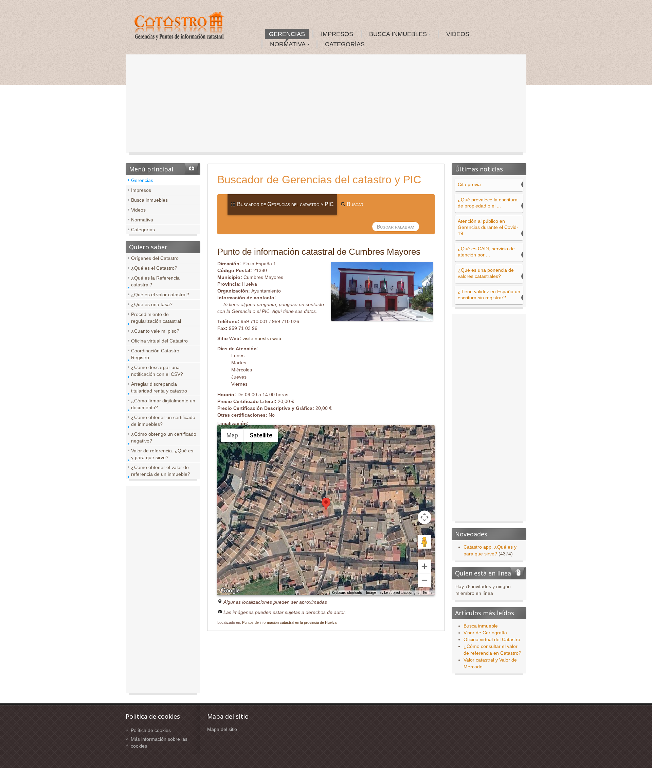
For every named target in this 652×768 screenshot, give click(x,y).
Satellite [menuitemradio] (261, 435)
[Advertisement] (326, 105)
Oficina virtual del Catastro (159, 341)
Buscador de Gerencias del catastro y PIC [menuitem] (285, 204)
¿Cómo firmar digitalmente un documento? (163, 404)
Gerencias (142, 180)
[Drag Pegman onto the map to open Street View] (424, 542)
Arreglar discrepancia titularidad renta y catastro (159, 387)
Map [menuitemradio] (232, 435)
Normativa (142, 219)
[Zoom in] (424, 566)
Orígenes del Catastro (155, 258)
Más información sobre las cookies (159, 742)
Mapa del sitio (222, 729)
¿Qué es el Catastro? (154, 268)
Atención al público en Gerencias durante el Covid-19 (488, 227)
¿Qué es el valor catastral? (160, 294)
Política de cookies (151, 730)
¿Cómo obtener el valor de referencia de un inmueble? (160, 471)
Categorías (143, 229)
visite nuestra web (261, 338)
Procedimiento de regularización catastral (156, 318)
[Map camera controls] (424, 517)
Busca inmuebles (149, 200)
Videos (138, 210)
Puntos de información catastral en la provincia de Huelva (289, 622)
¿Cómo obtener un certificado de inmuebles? (163, 421)
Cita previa (469, 184)
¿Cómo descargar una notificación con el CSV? (157, 371)
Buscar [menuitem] (354, 204)
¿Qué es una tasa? (152, 304)
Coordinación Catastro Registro (155, 354)
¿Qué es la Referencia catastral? (155, 281)
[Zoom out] (424, 580)
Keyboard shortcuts (347, 593)
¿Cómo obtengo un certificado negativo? (163, 437)
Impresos (141, 190)
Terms (428, 593)
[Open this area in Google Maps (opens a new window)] (230, 590)
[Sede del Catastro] (179, 27)
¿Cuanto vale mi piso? (155, 331)
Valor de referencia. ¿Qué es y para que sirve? (162, 454)
